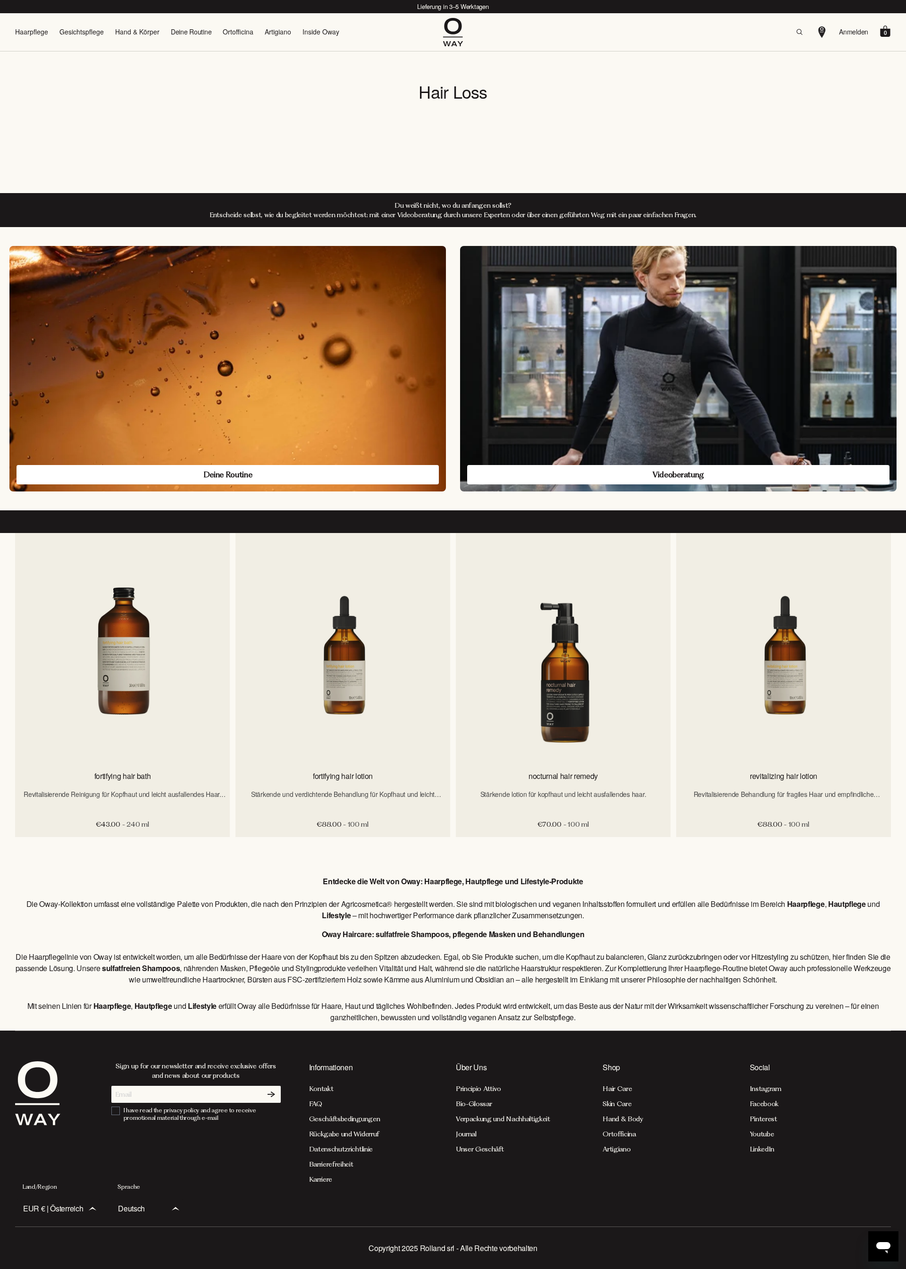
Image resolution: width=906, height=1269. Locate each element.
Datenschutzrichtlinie (341, 1149)
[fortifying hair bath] (122, 647)
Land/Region (40, 1186)
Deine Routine (191, 31)
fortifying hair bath (122, 775)
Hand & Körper (137, 31)
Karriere (320, 1179)
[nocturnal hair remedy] (563, 647)
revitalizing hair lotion (783, 775)
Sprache (128, 1186)
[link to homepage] (37, 1122)
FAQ (315, 1104)
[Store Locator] (822, 32)
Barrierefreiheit (331, 1164)
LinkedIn (762, 1149)
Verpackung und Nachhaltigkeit (503, 1119)
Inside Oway (320, 31)
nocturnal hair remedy (563, 775)
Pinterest (763, 1119)
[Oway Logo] (453, 32)
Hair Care (617, 1088)
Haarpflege (31, 31)
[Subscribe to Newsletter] (271, 1094)
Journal (466, 1134)
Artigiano (278, 31)
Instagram (765, 1088)
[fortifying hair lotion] (342, 647)
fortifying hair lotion (343, 775)
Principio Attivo (478, 1088)
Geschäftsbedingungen (344, 1119)
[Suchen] (799, 32)
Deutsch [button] (131, 1208)
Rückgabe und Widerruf (344, 1134)
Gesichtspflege (81, 31)
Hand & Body (623, 1119)
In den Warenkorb (122, 847)
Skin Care (617, 1104)
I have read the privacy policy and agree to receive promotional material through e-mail (190, 1114)
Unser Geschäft (480, 1149)
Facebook (764, 1104)
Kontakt (321, 1088)
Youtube (762, 1134)
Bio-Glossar (474, 1104)
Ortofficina (238, 31)
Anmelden (853, 31)
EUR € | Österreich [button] (53, 1208)
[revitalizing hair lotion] (783, 647)
